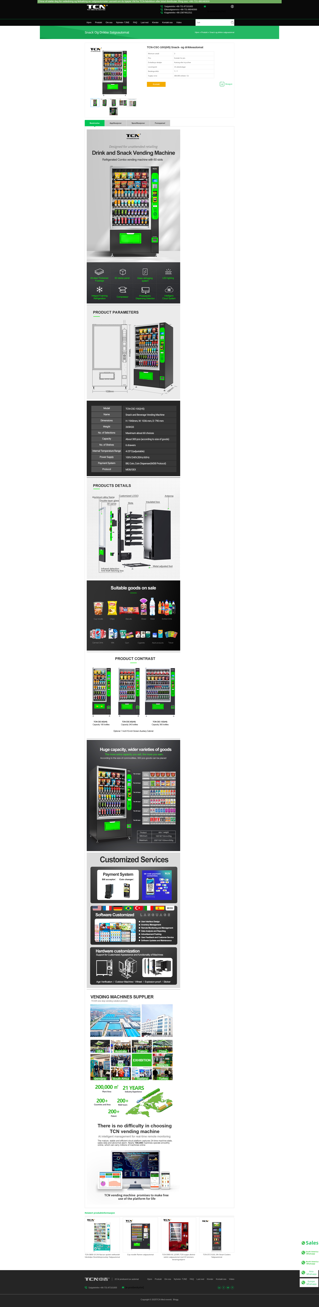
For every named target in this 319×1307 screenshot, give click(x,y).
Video (179, 22)
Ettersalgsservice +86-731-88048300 (180, 9)
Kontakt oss (167, 22)
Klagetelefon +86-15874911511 (178, 13)
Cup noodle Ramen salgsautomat (140, 1255)
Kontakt (156, 84)
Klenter (155, 22)
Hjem (89, 22)
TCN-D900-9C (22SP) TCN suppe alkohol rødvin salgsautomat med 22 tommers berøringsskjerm (178, 1257)
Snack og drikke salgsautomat (222, 32)
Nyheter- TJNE (122, 22)
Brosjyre (228, 84)
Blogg (175, 1300)
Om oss (109, 22)
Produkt (98, 22)
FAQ (135, 22)
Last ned (144, 22)
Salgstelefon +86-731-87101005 (178, 6)
